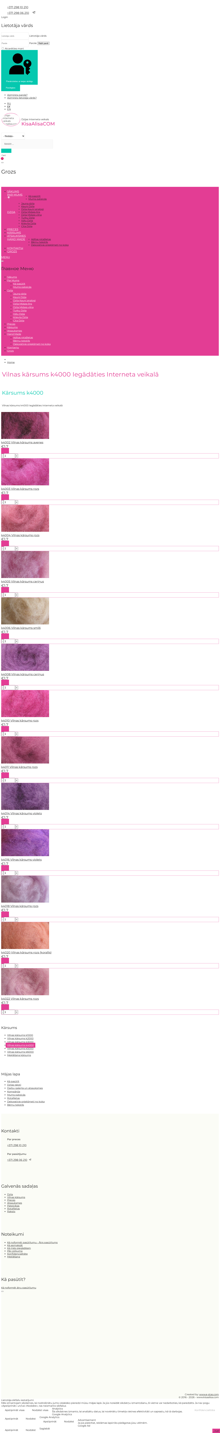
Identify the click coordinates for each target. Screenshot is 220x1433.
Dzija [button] (11, 212)
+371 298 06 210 (18, 13)
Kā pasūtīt (34, 196)
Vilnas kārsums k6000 (20, 1051)
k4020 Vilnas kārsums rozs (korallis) (26, 952)
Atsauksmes (16, 236)
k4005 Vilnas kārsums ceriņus (22, 581)
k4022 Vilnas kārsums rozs (20, 998)
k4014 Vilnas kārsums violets (21, 813)
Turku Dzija (28, 217)
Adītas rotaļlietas (41, 239)
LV (8, 106)
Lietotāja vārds (38, 35)
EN (9, 109)
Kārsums (14, 232)
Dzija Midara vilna (31, 214)
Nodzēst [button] (31, 1418)
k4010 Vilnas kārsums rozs (19, 720)
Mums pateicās (37, 199)
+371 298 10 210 (17, 7)
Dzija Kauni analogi (32, 209)
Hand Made (16, 239)
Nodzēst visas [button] (40, 1410)
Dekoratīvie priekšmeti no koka (50, 245)
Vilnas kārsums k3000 (20, 1041)
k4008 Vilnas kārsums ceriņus (22, 674)
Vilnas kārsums (16, 1197)
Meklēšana (13, 1256)
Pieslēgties (10, 88)
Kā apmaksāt (15, 1245)
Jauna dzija (27, 203)
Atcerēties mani (14, 48)
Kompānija (13, 1091)
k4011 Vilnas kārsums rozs (19, 767)
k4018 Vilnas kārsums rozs (19, 906)
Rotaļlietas (13, 1098)
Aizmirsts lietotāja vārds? (22, 97)
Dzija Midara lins (30, 212)
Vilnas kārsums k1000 (20, 1035)
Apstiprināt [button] (11, 1418)
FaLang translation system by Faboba (12, 1016)
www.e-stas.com (209, 1394)
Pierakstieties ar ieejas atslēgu (19, 81)
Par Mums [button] (14, 194)
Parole (33, 43)
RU (9, 103)
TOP (216, 1430)
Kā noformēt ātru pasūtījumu (18, 1287)
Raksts (11, 1211)
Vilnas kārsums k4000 (20, 1045)
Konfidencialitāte (17, 1253)
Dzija (10, 1194)
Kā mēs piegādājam (19, 1248)
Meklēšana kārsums (19, 1055)
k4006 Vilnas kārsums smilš (21, 628)
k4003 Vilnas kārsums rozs (20, 489)
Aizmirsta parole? (17, 95)
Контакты (15, 248)
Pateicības (13, 1205)
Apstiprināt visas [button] (15, 1410)
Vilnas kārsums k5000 (20, 1048)
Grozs (12, 251)
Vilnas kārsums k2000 (20, 1038)
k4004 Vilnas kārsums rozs (20, 535)
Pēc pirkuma (14, 1251)
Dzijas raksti (14, 1084)
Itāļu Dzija (27, 220)
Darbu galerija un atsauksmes (25, 1088)
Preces (12, 229)
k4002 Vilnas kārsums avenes (22, 442)
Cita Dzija (26, 226)
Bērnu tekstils (39, 242)
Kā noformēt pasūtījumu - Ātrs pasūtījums (32, 1242)
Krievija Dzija (28, 223)
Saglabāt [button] (45, 1428)
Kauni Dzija (27, 206)
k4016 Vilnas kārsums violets (21, 859)
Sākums (13, 191)
